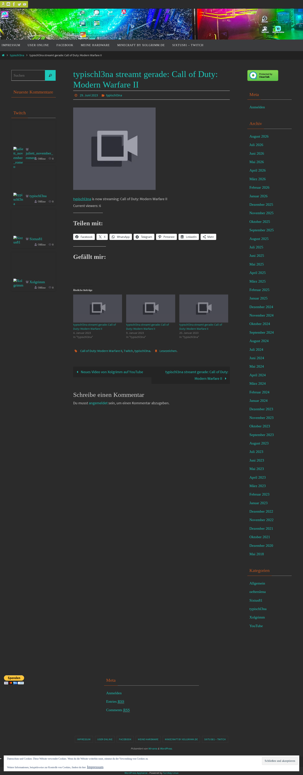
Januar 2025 (258, 298)
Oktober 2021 (259, 537)
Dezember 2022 (261, 511)
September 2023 (261, 435)
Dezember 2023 (261, 409)
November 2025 (261, 213)
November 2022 (261, 520)
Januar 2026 (258, 196)
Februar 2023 (259, 494)
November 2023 (261, 418)
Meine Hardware (148, 739)
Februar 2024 (259, 392)
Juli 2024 (256, 349)
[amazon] (3, 4)
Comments (118, 710)
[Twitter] (19, 4)
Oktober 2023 (259, 426)
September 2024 (261, 332)
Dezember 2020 (261, 546)
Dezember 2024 (261, 307)
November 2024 (261, 315)
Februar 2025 (259, 290)
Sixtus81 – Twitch (215, 739)
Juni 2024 (256, 358)
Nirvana (152, 748)
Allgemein (257, 583)
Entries (115, 701)
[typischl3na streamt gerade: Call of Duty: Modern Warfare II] (97, 309)
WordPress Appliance (135, 772)
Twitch (128, 351)
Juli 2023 (256, 452)
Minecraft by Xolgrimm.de (181, 739)
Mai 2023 (256, 469)
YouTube (256, 626)
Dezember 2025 (261, 204)
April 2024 (257, 375)
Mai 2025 (256, 264)
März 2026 (257, 179)
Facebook (125, 739)
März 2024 (257, 383)
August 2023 (259, 443)
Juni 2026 (256, 153)
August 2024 (259, 341)
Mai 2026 (256, 162)
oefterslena (257, 592)
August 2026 (259, 136)
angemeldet (98, 403)
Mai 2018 (256, 554)
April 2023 (257, 477)
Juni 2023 (256, 460)
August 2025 (259, 239)
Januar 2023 (258, 503)
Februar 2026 (259, 187)
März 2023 (257, 486)
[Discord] (8, 4)
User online (105, 739)
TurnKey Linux (171, 772)
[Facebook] (14, 4)
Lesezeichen (168, 351)
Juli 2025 (256, 247)
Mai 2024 (256, 366)
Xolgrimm (37, 282)
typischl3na (17, 55)
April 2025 (257, 273)
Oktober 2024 (259, 324)
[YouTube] (24, 4)
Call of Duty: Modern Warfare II (101, 351)
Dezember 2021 (261, 528)
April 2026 (257, 170)
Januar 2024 (258, 401)
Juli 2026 (256, 145)
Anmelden (257, 107)
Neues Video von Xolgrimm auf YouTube (111, 371)
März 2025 (257, 281)
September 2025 (261, 230)
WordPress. (166, 748)
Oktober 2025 (259, 222)
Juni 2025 (256, 256)
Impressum (84, 739)
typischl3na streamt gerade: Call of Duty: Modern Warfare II (196, 375)
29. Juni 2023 (89, 95)
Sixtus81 (35, 239)
